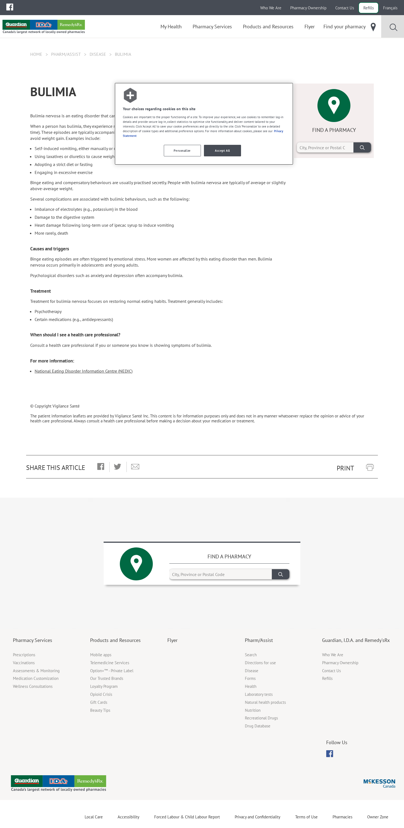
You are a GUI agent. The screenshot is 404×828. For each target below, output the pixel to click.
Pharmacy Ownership (308, 7)
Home (36, 54)
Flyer (172, 640)
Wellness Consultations (32, 686)
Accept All (222, 150)
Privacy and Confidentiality (257, 816)
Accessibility (128, 816)
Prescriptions (24, 654)
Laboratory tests (259, 694)
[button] (100, 467)
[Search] (362, 147)
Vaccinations (24, 662)
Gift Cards (98, 702)
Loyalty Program (104, 686)
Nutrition (253, 710)
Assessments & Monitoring (36, 670)
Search (251, 654)
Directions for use (260, 662)
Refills (368, 7)
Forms (250, 678)
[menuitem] (9, 7)
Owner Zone (377, 816)
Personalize (182, 150)
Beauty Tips (100, 710)
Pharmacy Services (32, 640)
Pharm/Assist (66, 54)
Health (250, 686)
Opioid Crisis (101, 694)
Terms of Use (306, 816)
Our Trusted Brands (106, 678)
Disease (98, 54)
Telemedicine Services (109, 662)
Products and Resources (115, 640)
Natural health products (265, 702)
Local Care (94, 816)
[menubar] (9, 7)
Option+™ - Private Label (111, 670)
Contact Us (344, 7)
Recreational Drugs (261, 718)
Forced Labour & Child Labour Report (187, 816)
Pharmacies (342, 816)
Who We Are (270, 7)
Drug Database (257, 726)
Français (390, 7)
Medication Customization (36, 678)
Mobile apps (100, 654)
